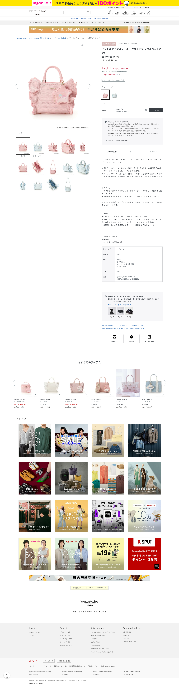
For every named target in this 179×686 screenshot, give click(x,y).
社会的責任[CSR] (74, 680)
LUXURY (32, 635)
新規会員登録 (127, 632)
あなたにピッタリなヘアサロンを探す (40, 671)
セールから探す (65, 642)
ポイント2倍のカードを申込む (102, 671)
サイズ (132, 151)
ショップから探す (66, 635)
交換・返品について (138, 325)
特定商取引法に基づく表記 (100, 649)
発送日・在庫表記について (110, 325)
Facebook (126, 635)
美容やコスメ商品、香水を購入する (73, 671)
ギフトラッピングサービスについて (119, 305)
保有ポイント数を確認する (132, 671)
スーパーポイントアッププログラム (103, 632)
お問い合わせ (95, 642)
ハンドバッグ (62, 38)
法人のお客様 (95, 645)
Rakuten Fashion (21, 38)
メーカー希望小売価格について (135, 328)
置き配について (125, 325)
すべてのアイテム (66, 645)
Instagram (126, 638)
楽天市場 (146, 7)
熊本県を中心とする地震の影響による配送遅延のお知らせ (89, 18)
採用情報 (83, 680)
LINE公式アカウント (129, 641)
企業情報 (31, 680)
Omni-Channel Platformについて (102, 652)
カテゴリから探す (66, 639)
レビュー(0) (152, 151)
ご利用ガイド (95, 639)
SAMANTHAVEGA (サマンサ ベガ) (39, 38)
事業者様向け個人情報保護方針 (57, 680)
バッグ (54, 38)
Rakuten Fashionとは (98, 635)
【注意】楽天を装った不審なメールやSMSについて (90, 588)
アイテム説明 (112, 151)
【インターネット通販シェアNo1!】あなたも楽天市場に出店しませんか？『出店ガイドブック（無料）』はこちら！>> (79, 666)
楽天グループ (135, 7)
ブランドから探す (66, 632)
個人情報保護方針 (41, 680)
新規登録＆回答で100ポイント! (118, 7)
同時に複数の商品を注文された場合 (112, 328)
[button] (53, 86)
